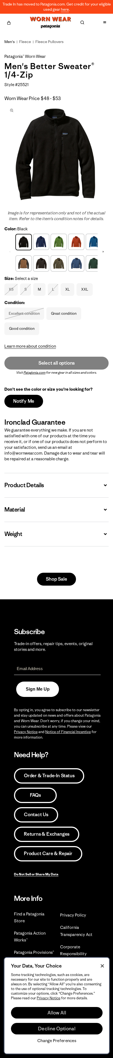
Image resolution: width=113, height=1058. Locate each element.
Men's (9, 41)
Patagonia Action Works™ (30, 937)
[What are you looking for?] (82, 22)
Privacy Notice (26, 732)
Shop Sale (56, 579)
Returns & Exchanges (46, 834)
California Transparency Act (76, 931)
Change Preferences (56, 1041)
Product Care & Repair (48, 853)
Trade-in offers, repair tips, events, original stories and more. (53, 646)
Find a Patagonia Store (29, 917)
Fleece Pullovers (49, 41)
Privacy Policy (73, 915)
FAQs (35, 795)
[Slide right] (103, 251)
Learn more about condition (30, 346)
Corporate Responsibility (73, 950)
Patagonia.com (35, 372)
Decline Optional (56, 1029)
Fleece (25, 41)
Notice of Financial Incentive (68, 732)
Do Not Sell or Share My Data (36, 874)
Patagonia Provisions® (34, 952)
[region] (56, 1006)
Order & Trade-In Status (49, 776)
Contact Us (36, 815)
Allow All (56, 1013)
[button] (9, 22)
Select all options (56, 363)
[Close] (102, 966)
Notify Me (23, 401)
